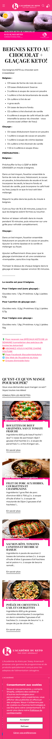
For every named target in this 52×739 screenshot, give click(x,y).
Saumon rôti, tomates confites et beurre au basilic (22, 546)
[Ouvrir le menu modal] (3, 5)
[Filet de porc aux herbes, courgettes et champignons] (26, 472)
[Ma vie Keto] (26, 5)
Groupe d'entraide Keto (17, 360)
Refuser (25, 726)
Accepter (24, 719)
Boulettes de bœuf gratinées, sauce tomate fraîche (24, 428)
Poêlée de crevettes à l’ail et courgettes (22, 606)
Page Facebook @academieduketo (23, 354)
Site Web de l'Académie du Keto (21, 357)
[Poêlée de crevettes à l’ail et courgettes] (26, 593)
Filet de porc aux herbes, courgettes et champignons (25, 486)
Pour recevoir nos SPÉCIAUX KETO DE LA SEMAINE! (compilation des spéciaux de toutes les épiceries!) (25, 342)
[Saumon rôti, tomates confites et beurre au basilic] (26, 532)
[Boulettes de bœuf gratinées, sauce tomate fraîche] (26, 414)
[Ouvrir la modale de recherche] (43, 5)
